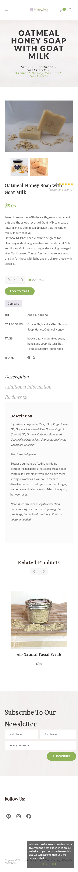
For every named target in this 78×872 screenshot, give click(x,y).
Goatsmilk (36, 70)
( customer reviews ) (60, 189)
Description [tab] (17, 376)
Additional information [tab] (28, 387)
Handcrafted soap (52, 338)
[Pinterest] (8, 816)
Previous (34, 571)
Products (44, 67)
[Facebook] (28, 816)
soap (60, 348)
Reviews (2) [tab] (16, 397)
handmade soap (37, 343)
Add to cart (20, 291)
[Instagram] (18, 816)
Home (24, 67)
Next (43, 571)
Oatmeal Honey (54, 329)
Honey (39, 329)
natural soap (48, 348)
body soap (33, 338)
